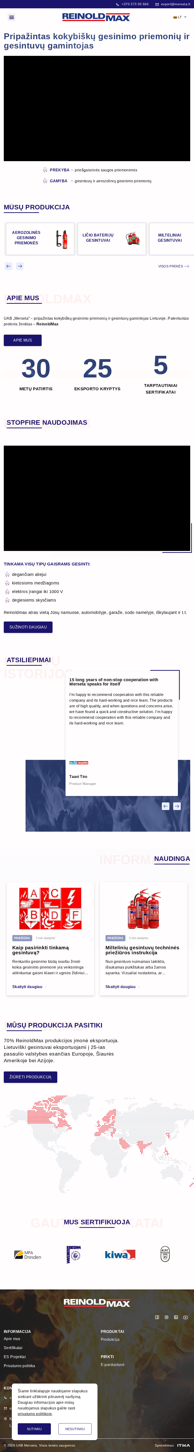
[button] (11, 17)
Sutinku (34, 1429)
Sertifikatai (13, 1348)
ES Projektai (15, 1357)
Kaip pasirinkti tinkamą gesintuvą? (40, 950)
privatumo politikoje (35, 1414)
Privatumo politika (19, 1366)
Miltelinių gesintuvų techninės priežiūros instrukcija (142, 950)
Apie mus (12, 1339)
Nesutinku (75, 1429)
